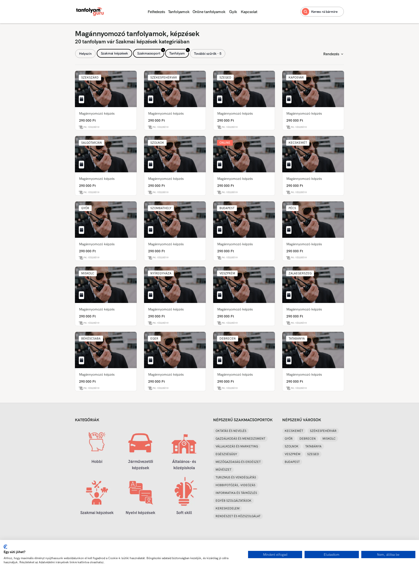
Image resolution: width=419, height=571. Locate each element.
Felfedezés (156, 11)
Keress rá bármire (324, 11)
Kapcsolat (249, 11)
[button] (90, 77)
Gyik (233, 11)
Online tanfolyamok (209, 11)
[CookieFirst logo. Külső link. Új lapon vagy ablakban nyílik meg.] (5, 547)
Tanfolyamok (179, 11)
